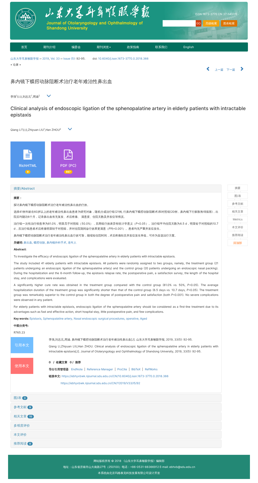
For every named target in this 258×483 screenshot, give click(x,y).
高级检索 (211, 23)
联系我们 (161, 47)
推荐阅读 (22, 443)
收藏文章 (61, 362)
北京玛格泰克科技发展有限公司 (129, 473)
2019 (45, 58)
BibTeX (135, 369)
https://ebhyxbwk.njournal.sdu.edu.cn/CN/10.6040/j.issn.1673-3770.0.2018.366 (115, 376)
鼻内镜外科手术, (57, 242)
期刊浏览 (103, 47)
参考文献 (22, 407)
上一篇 (218, 69)
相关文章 (23, 416)
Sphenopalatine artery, (58, 318)
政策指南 (133, 47)
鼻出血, (29, 242)
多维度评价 (22, 425)
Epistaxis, (36, 318)
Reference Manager (100, 369)
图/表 (20, 398)
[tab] (116, 188)
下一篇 (231, 69)
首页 (24, 47)
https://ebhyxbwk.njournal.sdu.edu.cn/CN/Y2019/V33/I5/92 (100, 383)
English (188, 47)
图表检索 (229, 23)
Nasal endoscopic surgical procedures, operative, (107, 318)
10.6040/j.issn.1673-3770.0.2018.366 (123, 58)
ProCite (122, 369)
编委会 (76, 47)
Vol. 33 (55, 58)
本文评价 (20, 434)
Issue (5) (69, 58)
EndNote (77, 369)
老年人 (72, 242)
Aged (143, 318)
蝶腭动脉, (40, 242)
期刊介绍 (49, 47)
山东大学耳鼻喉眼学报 (24, 58)
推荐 (78, 362)
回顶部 (237, 243)
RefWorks (151, 369)
